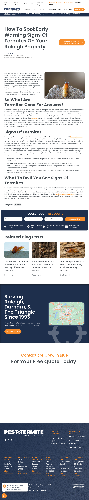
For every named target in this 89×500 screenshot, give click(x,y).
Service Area (67, 9)
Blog (59, 9)
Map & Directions (8, 472)
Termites (18, 205)
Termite (34, 118)
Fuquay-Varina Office (37, 458)
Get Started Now (75, 219)
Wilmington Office (50, 458)
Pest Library (6, 4)
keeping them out (76, 137)
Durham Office (23, 457)
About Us (27, 9)
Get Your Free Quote (13, 331)
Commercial (50, 9)
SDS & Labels (16, 4)
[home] (12, 9)
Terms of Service (33, 491)
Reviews (26, 4)
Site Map (43, 491)
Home (7, 14)
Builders (33, 4)
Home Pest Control (74, 442)
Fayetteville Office (64, 458)
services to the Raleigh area (64, 194)
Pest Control (38, 9)
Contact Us (79, 9)
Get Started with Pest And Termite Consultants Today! (70, 42)
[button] (28, 9)
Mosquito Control (77, 437)
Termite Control (76, 447)
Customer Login (40, 4)
